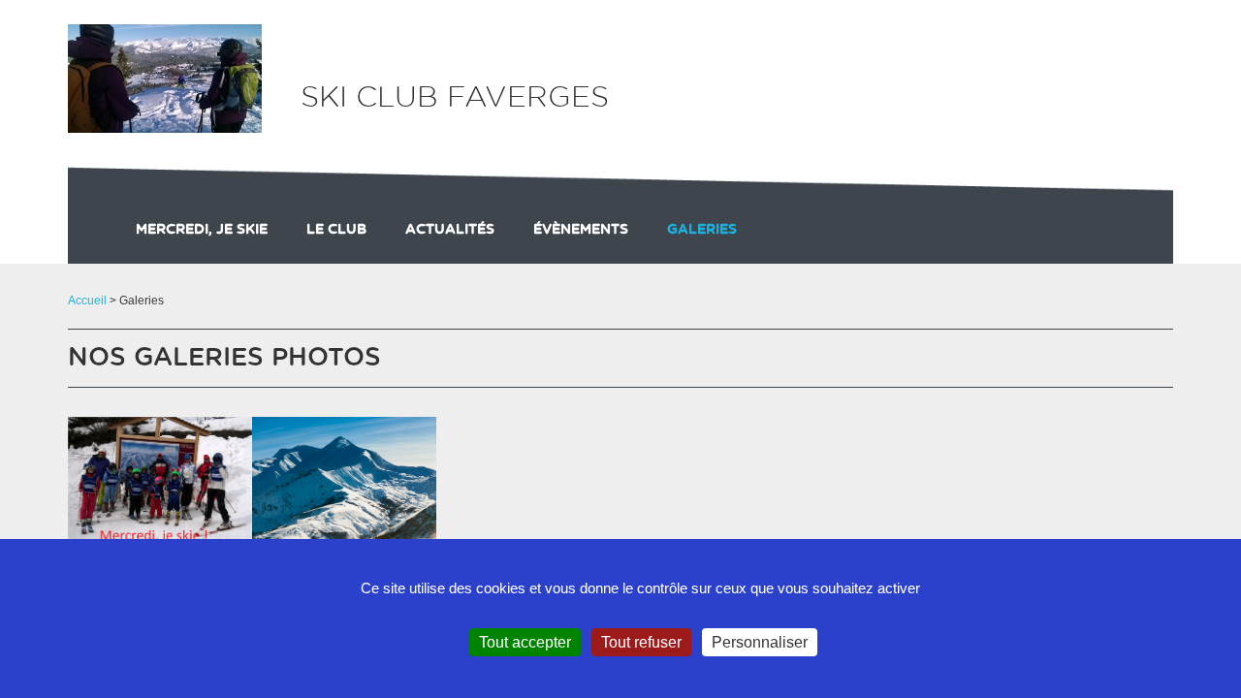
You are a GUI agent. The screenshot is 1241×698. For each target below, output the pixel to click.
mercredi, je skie (202, 230)
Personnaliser (760, 642)
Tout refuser (641, 642)
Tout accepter (525, 642)
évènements (580, 230)
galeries (702, 230)
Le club (336, 230)
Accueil (87, 300)
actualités (449, 230)
